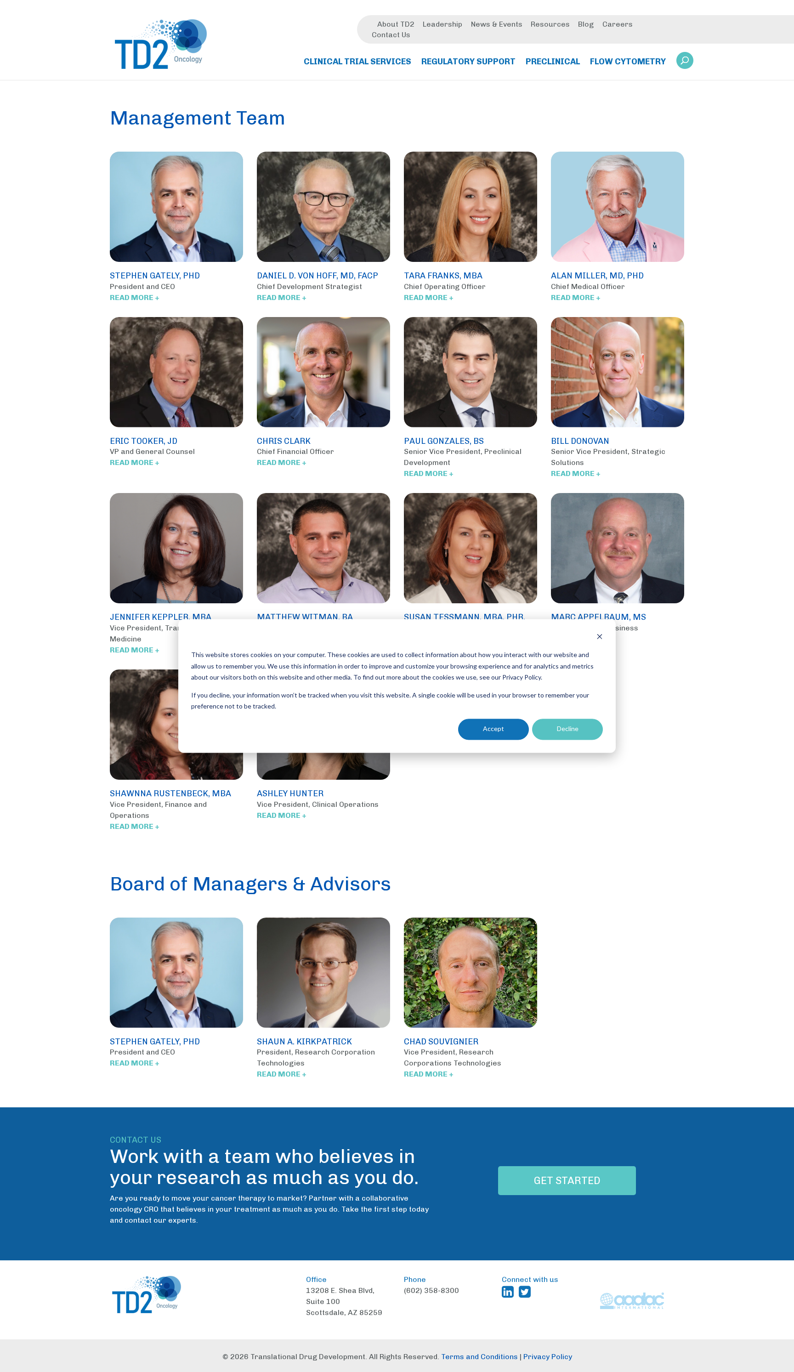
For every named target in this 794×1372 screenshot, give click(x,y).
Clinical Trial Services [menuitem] (357, 62)
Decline (567, 729)
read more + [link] (134, 297)
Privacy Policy (547, 1356)
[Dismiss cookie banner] (599, 637)
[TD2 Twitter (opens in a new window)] (526, 1291)
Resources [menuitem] (550, 24)
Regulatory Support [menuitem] (468, 62)
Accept (493, 729)
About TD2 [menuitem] (395, 24)
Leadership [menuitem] (442, 24)
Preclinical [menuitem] (553, 62)
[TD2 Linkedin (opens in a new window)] (509, 1291)
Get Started (567, 1180)
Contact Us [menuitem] (391, 34)
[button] (684, 60)
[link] (684, 63)
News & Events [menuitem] (496, 24)
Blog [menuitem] (586, 24)
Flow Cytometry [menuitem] (628, 62)
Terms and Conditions (479, 1356)
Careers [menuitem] (617, 24)
